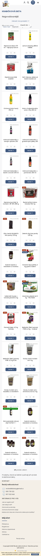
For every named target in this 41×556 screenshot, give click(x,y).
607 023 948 (10, 494)
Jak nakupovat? (7, 504)
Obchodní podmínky (8, 507)
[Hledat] (27, 2)
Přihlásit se (5, 524)
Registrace (5, 526)
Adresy (4, 532)
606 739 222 (10, 491)
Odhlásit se (5, 534)
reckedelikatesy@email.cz (15, 489)
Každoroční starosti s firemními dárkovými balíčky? (18, 512)
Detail (10, 57)
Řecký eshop (20, 538)
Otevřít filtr (24, 25)
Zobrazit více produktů (19, 21)
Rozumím (35, 554)
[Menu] (38, 2)
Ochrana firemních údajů (10, 510)
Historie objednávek (8, 529)
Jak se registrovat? (8, 502)
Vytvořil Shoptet (22, 551)
